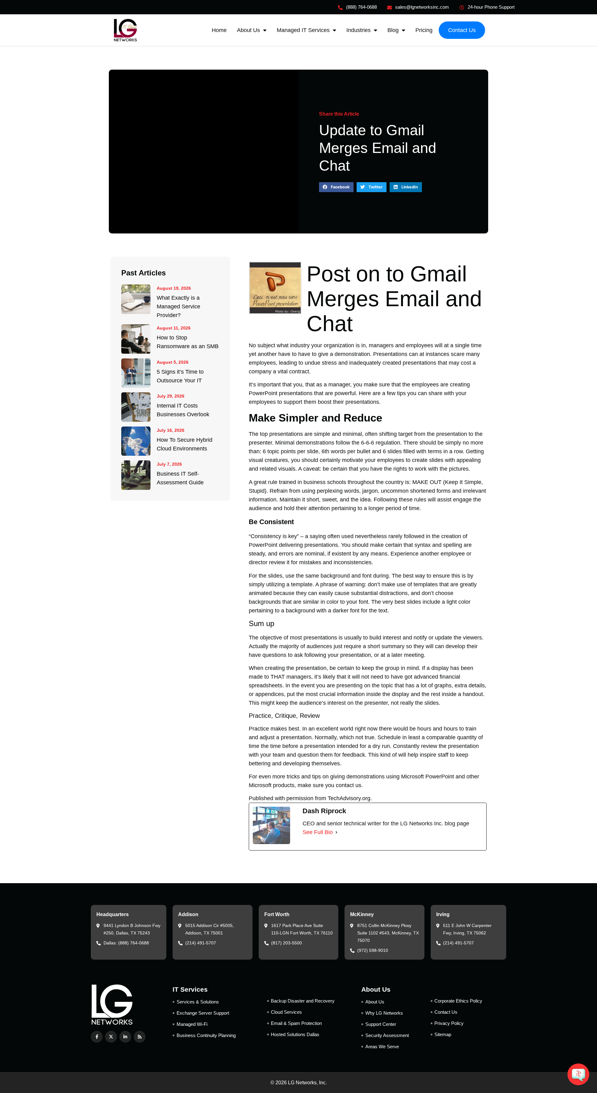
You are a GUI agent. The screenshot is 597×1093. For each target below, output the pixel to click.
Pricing (424, 30)
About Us (248, 30)
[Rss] (140, 1037)
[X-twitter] (111, 1037)
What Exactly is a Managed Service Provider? (178, 306)
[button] (336, 187)
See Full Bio (318, 832)
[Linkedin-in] (125, 1037)
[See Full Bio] (336, 832)
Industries (358, 30)
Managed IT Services (303, 30)
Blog (393, 30)
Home (219, 30)
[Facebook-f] (97, 1037)
